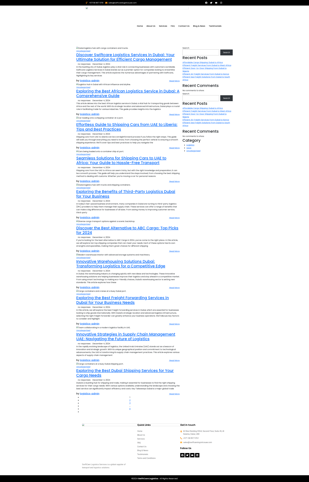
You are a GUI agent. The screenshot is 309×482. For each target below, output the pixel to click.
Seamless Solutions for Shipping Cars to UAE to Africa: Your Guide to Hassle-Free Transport (121, 160)
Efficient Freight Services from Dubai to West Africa (207, 65)
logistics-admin (89, 80)
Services (163, 26)
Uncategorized (83, 51)
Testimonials (215, 26)
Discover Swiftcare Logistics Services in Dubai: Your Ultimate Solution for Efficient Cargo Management (125, 57)
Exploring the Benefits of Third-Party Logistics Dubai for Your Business (125, 194)
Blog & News (199, 26)
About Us (150, 26)
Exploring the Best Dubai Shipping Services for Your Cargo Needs (125, 373)
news (188, 148)
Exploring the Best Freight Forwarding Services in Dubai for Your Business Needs (122, 300)
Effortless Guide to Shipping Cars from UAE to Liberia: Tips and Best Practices (126, 127)
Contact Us (184, 26)
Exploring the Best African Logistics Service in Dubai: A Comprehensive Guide (127, 93)
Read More (174, 81)
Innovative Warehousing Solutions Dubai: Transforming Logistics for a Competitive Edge (120, 264)
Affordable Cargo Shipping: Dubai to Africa (203, 62)
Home (140, 26)
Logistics (190, 145)
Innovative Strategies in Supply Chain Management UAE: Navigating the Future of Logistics (125, 336)
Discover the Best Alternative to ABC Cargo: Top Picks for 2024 (127, 230)
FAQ (173, 26)
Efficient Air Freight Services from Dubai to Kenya (206, 74)
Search (186, 48)
